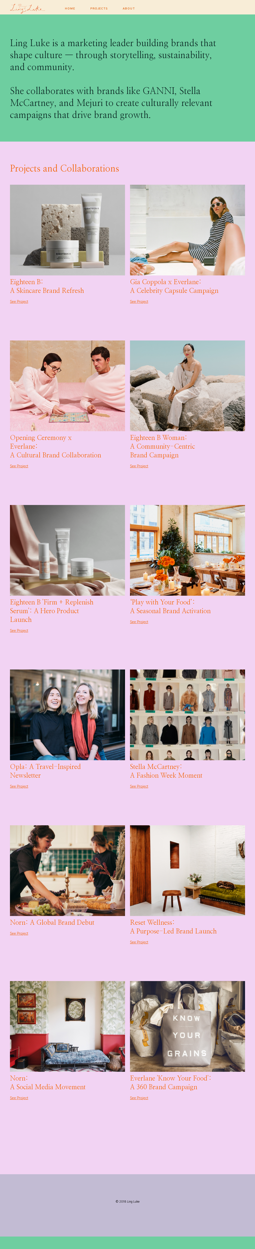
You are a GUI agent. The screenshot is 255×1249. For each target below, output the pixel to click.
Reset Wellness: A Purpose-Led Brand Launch (173, 927)
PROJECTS (99, 8)
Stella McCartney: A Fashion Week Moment (166, 771)
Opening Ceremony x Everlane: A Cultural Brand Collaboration (55, 447)
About (129, 8)
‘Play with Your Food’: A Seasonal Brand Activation (170, 606)
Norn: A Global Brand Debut (52, 922)
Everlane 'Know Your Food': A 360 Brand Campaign (170, 1082)
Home (70, 8)
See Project (19, 302)
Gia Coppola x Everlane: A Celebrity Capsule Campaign (174, 286)
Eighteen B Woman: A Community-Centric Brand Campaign (162, 447)
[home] (35, 7)
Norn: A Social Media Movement (48, 1082)
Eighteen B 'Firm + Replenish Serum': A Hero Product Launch (51, 611)
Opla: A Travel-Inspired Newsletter (45, 771)
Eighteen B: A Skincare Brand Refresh (47, 286)
